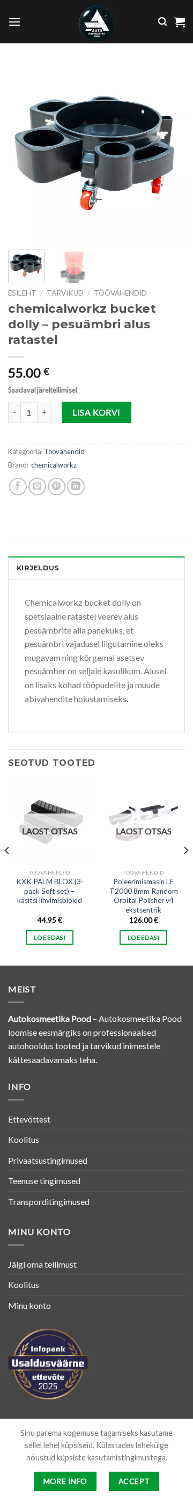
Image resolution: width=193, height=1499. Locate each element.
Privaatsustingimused (47, 1160)
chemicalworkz (54, 465)
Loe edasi (49, 937)
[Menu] (14, 22)
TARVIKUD (65, 293)
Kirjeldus (38, 568)
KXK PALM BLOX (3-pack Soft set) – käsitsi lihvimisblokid (50, 891)
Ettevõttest (29, 1119)
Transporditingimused (49, 1201)
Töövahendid (120, 293)
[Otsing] (162, 21)
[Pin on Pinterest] (56, 486)
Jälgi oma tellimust (42, 1264)
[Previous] (25, 153)
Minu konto (29, 1305)
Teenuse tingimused (44, 1181)
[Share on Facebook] (18, 486)
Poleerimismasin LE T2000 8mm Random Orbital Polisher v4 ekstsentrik (143, 895)
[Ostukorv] (179, 22)
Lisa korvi (96, 412)
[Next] (167, 153)
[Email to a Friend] (37, 486)
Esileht (22, 293)
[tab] (96, 567)
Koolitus (23, 1139)
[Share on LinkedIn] (76, 486)
